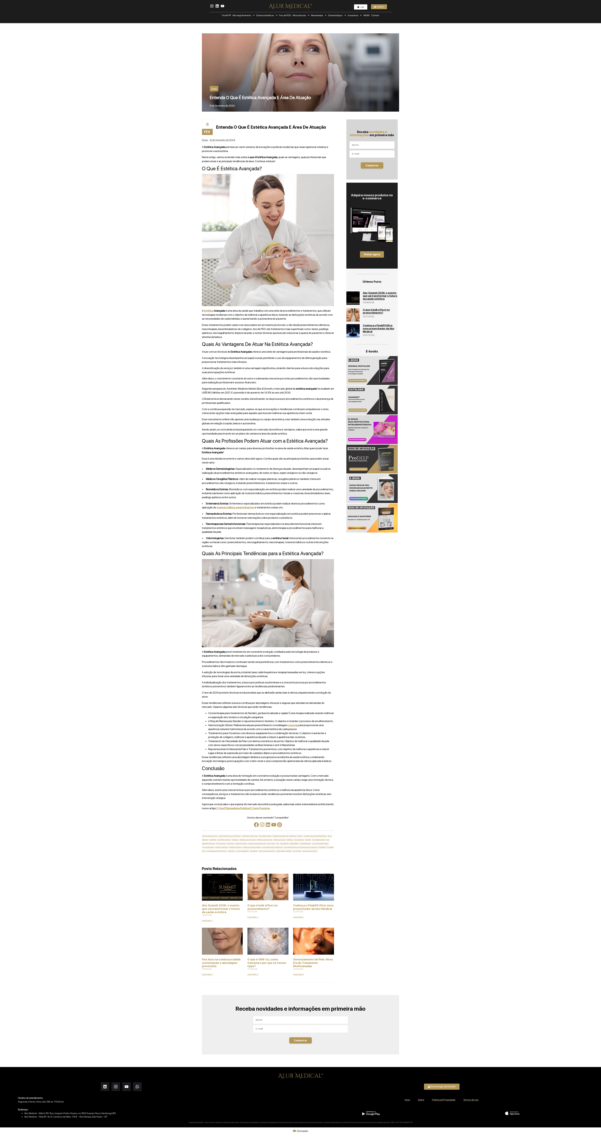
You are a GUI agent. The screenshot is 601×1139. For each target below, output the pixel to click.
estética (289, 839)
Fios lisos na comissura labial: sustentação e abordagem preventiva (221, 963)
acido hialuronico (209, 836)
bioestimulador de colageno (285, 836)
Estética (208, 310)
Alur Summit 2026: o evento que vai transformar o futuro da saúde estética (221, 909)
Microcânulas (299, 15)
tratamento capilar (284, 851)
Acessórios (353, 15)
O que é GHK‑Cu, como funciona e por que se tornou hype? (266, 963)
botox (300, 836)
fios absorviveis (318, 839)
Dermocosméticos (265, 15)
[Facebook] (256, 824)
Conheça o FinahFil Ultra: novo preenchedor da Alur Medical (313, 907)
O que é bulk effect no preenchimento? (262, 907)
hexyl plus (271, 843)
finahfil (308, 839)
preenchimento (235, 847)
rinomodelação (242, 851)
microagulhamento (320, 843)
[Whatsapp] (137, 1086)
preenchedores (221, 847)
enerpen (213, 839)
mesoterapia (305, 843)
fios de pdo (221, 843)
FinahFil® (226, 15)
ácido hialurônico (309, 851)
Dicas (214, 88)
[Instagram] (262, 824)
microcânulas (208, 847)
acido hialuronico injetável (229, 836)
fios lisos (230, 843)
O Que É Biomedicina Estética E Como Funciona (243, 808)
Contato (375, 15)
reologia (231, 851)
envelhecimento (224, 839)
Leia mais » (207, 920)
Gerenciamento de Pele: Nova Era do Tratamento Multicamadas (313, 963)
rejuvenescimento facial (216, 851)
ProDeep (322, 847)
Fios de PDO (285, 15)
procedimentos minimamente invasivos (300, 847)
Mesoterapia (317, 15)
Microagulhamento (242, 15)
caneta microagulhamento (315, 836)
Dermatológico (335, 15)
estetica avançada (264, 839)
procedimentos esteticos (272, 847)
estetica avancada (248, 839)
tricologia (297, 851)
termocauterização (267, 851)
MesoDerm (294, 843)
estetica (235, 839)
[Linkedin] (267, 824)
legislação (284, 843)
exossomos (299, 839)
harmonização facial (257, 843)
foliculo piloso (241, 843)
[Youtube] (273, 824)
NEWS (367, 15)
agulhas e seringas (250, 836)
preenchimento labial (252, 847)
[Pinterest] (279, 824)
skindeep (254, 851)
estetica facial (279, 839)
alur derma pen (265, 836)
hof (277, 843)
